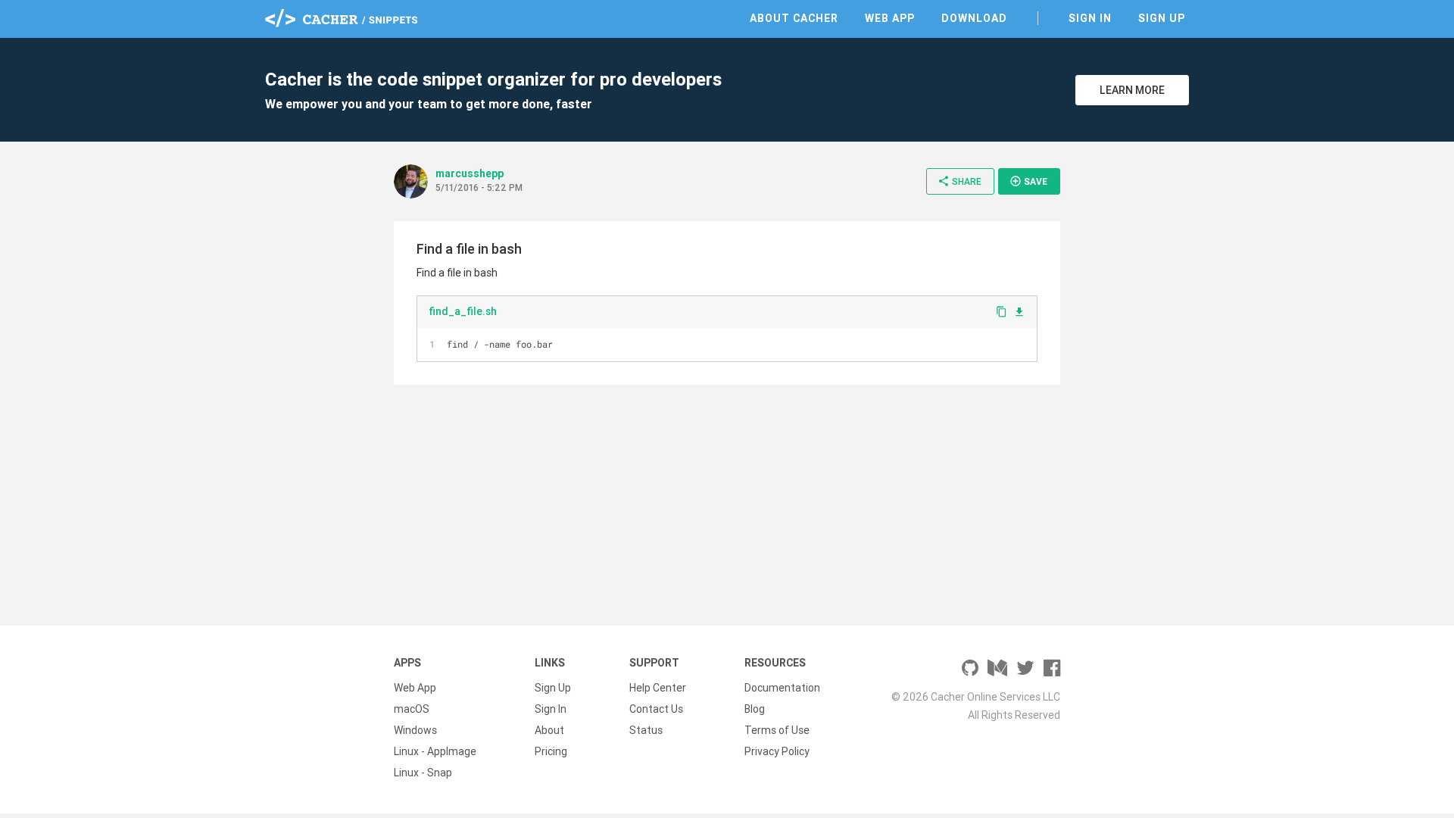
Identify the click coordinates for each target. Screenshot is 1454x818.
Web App (890, 18)
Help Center (657, 688)
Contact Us (656, 709)
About (549, 730)
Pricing (551, 751)
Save (1028, 181)
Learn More (1132, 90)
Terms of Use (777, 730)
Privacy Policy (777, 751)
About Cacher (794, 18)
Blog (754, 709)
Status (646, 730)
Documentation (782, 688)
